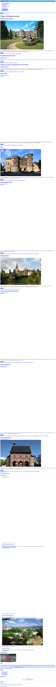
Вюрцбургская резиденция (6, 18)
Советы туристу (4, 9)
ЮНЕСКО (19, 53)
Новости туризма (4, 7)
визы (40, 667)
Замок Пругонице (4, 255)
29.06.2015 (3, 646)
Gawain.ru (5, 686)
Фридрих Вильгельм (27, 362)
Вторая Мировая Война (25, 665)
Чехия (8, 650)
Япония (24, 667)
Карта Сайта (28, 678)
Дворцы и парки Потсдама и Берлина (9, 290)
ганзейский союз (22, 253)
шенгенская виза (10, 668)
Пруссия (18, 362)
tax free (8, 665)
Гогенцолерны (15, 362)
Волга (20, 665)
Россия (10, 547)
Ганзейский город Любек (6, 182)
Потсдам (11, 362)
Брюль (1, 71)
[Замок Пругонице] (20, 284)
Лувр (45, 665)
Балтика (13, 253)
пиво (4, 668)
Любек (11, 253)
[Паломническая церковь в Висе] (2, 58)
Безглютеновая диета (5, 3)
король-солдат (20, 435)
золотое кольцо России (47, 667)
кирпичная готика (27, 253)
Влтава (17, 665)
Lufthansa (4, 665)
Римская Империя (18, 180)
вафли (33, 667)
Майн (17, 53)
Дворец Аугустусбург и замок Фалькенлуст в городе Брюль (14, 64)
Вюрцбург (8, 53)
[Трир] (20, 175)
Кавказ (40, 665)
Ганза (18, 253)
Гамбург (16, 253)
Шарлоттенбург (9, 667)
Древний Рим (14, 180)
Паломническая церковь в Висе (8, 55)
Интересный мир (4, 10)
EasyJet (1, 665)
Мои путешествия (4, 8)
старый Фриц (30, 435)
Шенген (12, 667)
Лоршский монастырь (5, 437)
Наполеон (53, 665)
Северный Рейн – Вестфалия (16, 71)
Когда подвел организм (5, 4)
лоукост (53, 667)
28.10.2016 (3, 613)
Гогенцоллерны (15, 435)
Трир (1, 146)
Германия (11, 53)
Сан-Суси (21, 362)
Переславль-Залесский (5, 547)
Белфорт (14, 665)
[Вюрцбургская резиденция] (22, 49)
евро (43, 667)
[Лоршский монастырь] (20, 466)
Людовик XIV (49, 665)
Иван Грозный (36, 665)
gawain (8, 20)
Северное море (33, 253)
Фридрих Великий (35, 435)
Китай (42, 665)
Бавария (14, 53)
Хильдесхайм (3, 73)
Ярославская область (28, 667)
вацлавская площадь (36, 667)
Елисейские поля (31, 665)
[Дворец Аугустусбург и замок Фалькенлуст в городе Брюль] (4, 67)
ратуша (7, 668)
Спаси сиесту (4, 5)
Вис (1, 62)
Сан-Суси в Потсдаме (5, 364)
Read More (1, 144)
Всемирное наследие (3, 53)
